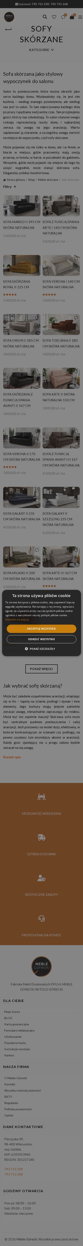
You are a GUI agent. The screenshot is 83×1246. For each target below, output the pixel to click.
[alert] (41, 623)
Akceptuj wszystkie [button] (41, 629)
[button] (41, 648)
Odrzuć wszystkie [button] (41, 639)
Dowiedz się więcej (17, 619)
